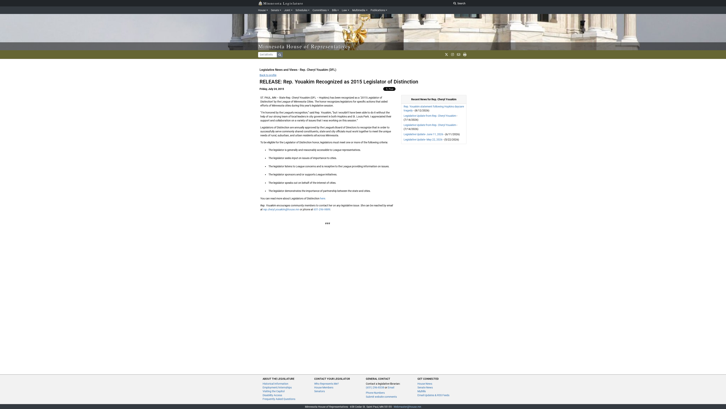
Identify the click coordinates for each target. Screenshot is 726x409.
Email (391, 387)
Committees (320, 10)
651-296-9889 (322, 209)
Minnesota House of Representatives (304, 46)
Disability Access (272, 395)
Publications (378, 10)
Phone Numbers (375, 392)
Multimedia (358, 10)
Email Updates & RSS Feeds (433, 395)
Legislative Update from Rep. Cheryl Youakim (430, 115)
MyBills (421, 391)
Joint (287, 10)
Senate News (425, 387)
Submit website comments (381, 396)
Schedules (301, 10)
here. (323, 198)
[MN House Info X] (446, 54)
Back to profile (268, 75)
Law (344, 10)
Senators (319, 391)
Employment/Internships (277, 387)
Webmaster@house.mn (407, 406)
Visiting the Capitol (274, 391)
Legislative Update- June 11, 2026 (423, 134)
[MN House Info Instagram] (452, 54)
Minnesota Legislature (283, 3)
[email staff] (458, 54)
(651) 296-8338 (375, 387)
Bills (334, 10)
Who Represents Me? (326, 383)
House (262, 10)
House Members (323, 387)
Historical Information (275, 383)
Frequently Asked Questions (279, 399)
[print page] (465, 54)
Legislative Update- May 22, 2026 (423, 139)
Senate (275, 10)
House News (424, 383)
